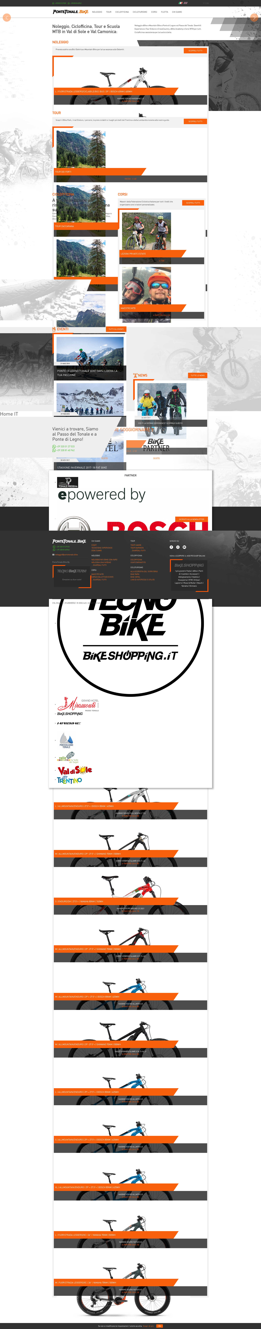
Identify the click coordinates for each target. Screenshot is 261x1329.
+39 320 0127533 (63, 547)
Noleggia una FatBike (101, 562)
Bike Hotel (135, 577)
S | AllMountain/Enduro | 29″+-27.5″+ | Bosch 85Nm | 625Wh (87, 1139)
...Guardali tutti (99, 565)
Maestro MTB (128, 308)
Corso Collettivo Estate (102, 577)
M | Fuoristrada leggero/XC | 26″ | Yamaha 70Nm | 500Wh (85, 1282)
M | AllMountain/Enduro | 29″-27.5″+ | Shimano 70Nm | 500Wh (88, 854)
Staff (94, 545)
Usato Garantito (138, 562)
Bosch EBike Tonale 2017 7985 (131, 13)
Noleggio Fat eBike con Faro (104, 560)
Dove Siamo (96, 551)
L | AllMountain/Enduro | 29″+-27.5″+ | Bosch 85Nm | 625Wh (87, 1092)
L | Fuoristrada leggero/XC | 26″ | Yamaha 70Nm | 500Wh (85, 1235)
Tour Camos (135, 545)
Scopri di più (148, 1326)
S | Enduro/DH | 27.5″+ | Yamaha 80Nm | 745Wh (79, 901)
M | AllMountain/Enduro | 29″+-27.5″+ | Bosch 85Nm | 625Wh (87, 996)
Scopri (104, 458)
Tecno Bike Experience (101, 548)
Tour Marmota (137, 548)
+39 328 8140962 (63, 550)
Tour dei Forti (63, 172)
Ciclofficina (136, 560)
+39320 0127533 (60, 3)
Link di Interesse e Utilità (142, 580)
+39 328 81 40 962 (65, 450)
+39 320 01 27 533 (65, 446)
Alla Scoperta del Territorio (144, 572)
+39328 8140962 (76, 3)
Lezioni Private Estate (133, 254)
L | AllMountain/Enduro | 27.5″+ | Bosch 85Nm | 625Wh (84, 806)
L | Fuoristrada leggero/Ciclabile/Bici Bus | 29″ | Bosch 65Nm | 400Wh (93, 91)
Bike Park (134, 574)
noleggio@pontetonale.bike (66, 554)
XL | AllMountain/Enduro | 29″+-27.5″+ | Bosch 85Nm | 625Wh (87, 1187)
